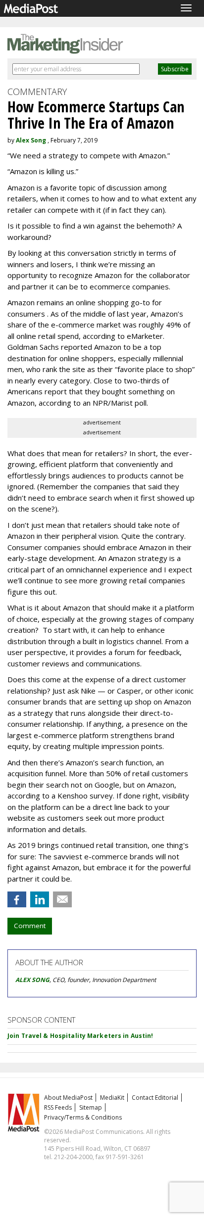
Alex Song (31, 140)
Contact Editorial (155, 1097)
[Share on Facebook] (16, 899)
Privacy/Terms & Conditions (83, 1117)
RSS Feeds (58, 1107)
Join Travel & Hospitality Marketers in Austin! (80, 1035)
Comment (30, 925)
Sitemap (90, 1107)
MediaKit (112, 1097)
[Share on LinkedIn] (39, 899)
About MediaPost (68, 1097)
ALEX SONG (32, 980)
